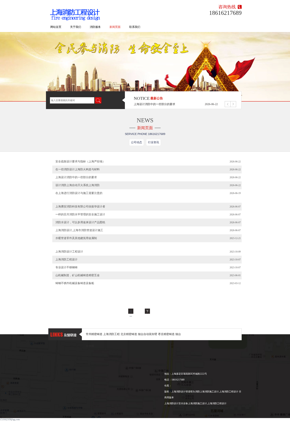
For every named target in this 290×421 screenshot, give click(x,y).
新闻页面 (115, 26)
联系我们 (134, 26)
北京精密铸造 (129, 334)
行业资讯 (153, 142)
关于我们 (75, 26)
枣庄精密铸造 (166, 334)
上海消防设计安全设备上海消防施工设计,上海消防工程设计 (195, 403)
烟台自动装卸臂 (148, 334)
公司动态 (136, 142)
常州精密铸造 (94, 334)
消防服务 (95, 26)
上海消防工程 (112, 334)
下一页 (147, 316)
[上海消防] (76, 13)
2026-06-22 (211, 105)
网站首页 (55, 26)
